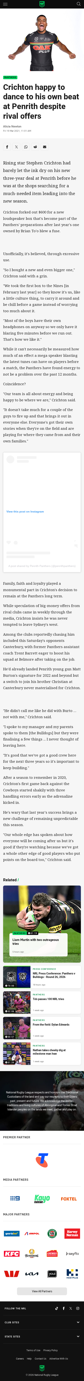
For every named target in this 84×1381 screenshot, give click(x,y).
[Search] (79, 4)
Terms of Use (33, 1350)
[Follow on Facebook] (63, 1308)
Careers (20, 1358)
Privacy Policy (50, 1350)
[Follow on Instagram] (77, 1308)
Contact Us (40, 1358)
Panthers (10, 77)
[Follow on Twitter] (70, 1308)
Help (29, 1358)
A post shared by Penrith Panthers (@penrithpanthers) (42, 566)
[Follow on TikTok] (56, 1308)
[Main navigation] (5, 4)
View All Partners (42, 1291)
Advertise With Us (58, 1358)
